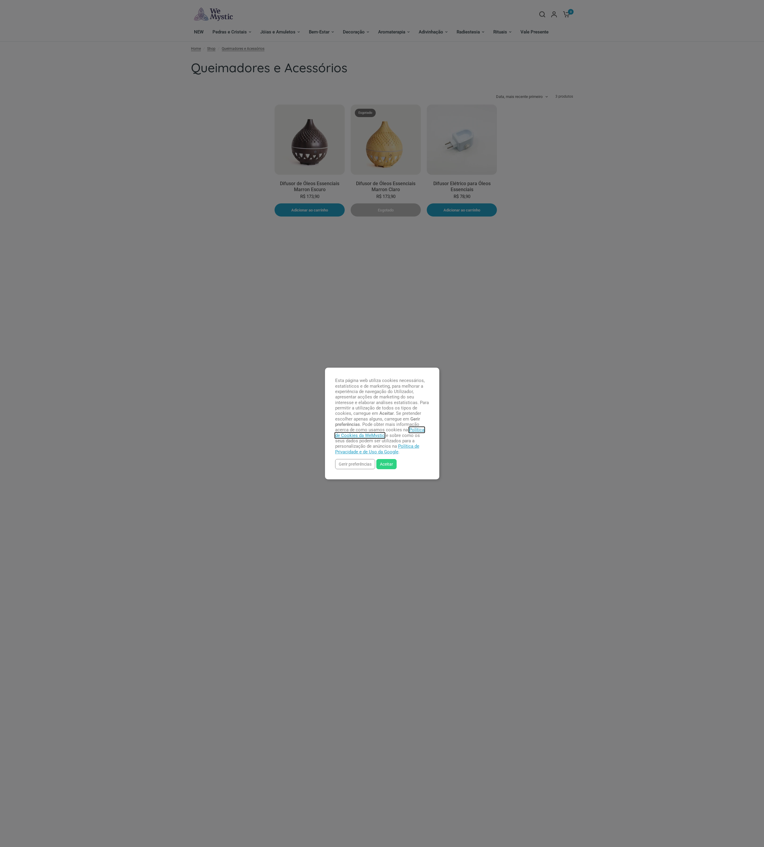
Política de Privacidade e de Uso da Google (377, 449)
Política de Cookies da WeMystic (379, 432)
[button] (355, 464)
